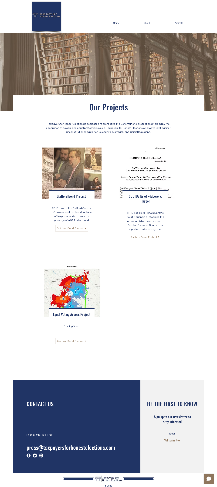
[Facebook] (29, 455)
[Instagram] (41, 455)
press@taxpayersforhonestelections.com (71, 447)
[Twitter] (35, 455)
